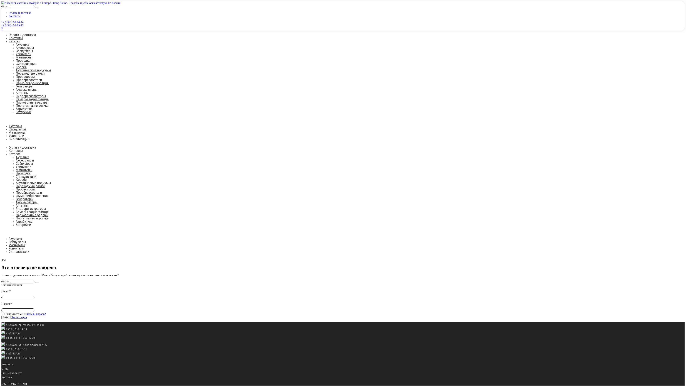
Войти (6, 317)
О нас (4, 368)
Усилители (23, 54)
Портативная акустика (32, 105)
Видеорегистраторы (31, 96)
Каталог (14, 41)
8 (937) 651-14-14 (16, 329)
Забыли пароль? (36, 313)
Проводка (23, 60)
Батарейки (23, 112)
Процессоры (25, 77)
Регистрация (19, 317)
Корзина (6, 377)
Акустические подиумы (33, 70)
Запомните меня (15, 313)
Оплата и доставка (20, 12)
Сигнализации (26, 64)
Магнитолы (24, 57)
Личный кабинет (11, 373)
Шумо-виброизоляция (32, 83)
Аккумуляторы (27, 89)
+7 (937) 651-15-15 (12, 25)
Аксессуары (25, 48)
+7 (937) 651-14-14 (12, 22)
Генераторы (24, 86)
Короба (21, 67)
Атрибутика (24, 109)
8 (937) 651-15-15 (16, 349)
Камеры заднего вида (32, 99)
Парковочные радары (32, 102)
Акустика (22, 44)
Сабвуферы (24, 51)
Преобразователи (29, 80)
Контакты (15, 16)
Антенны (22, 93)
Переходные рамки (30, 73)
